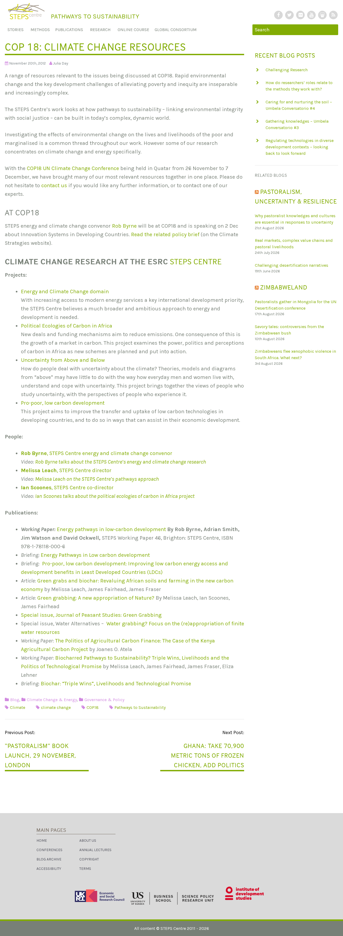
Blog (14, 699)
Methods (40, 29)
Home (41, 840)
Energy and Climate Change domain (65, 291)
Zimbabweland (283, 287)
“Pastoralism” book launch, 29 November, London (40, 755)
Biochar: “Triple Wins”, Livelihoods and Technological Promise (116, 684)
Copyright (89, 859)
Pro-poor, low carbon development (63, 403)
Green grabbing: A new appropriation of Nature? (95, 598)
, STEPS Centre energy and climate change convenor (96, 453)
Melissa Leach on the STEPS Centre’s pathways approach (97, 479)
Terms (85, 868)
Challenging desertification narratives (291, 265)
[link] (171, 927)
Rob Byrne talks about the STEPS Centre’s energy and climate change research (120, 462)
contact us (54, 185)
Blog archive (48, 859)
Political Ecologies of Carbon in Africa (66, 326)
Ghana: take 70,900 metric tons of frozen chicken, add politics (207, 755)
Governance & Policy (104, 699)
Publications (69, 29)
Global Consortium (176, 29)
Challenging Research (287, 69)
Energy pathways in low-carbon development (111, 529)
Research (100, 29)
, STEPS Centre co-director (67, 487)
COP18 (93, 707)
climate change (56, 707)
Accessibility (48, 868)
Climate (17, 707)
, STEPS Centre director (66, 470)
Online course (133, 29)
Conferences (49, 850)
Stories (16, 29)
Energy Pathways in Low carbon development (95, 555)
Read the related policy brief (165, 234)
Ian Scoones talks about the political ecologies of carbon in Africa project (115, 496)
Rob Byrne (125, 226)
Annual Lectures (95, 850)
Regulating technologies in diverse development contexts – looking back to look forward (300, 147)
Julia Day (60, 63)
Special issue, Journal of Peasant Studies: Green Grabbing (91, 615)
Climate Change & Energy (52, 699)
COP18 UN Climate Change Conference (73, 168)
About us (87, 840)
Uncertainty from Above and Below (63, 360)
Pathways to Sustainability (140, 707)
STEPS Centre (196, 261)
